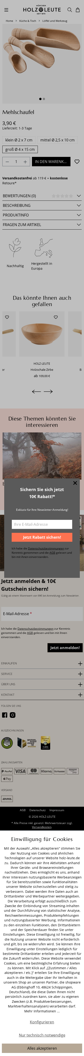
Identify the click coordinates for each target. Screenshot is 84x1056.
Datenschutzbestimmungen (46, 548)
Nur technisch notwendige (42, 1035)
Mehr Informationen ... (42, 1011)
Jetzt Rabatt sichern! (42, 537)
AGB (52, 553)
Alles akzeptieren (42, 1048)
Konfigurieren (42, 1022)
